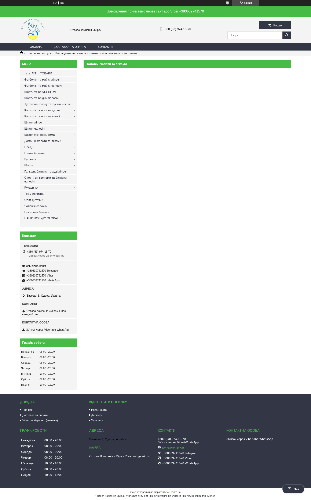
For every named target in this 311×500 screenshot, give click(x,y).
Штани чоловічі (34, 128)
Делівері (96, 415)
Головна (35, 46)
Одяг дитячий (33, 199)
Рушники (30, 159)
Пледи (28, 147)
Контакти (105, 46)
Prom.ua (176, 492)
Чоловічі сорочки (35, 206)
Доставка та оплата (70, 46)
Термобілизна (34, 193)
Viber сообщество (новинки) (40, 420)
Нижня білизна (34, 153)
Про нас (27, 409)
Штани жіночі (33, 122)
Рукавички (31, 187)
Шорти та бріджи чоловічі (41, 98)
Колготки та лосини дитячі (42, 110)
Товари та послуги (38, 53)
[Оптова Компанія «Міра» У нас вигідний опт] (32, 41)
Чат (296, 489)
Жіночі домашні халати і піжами (77, 53)
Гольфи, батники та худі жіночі (45, 171)
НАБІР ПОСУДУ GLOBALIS (42, 218)
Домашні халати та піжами (42, 140)
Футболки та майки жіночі (41, 79)
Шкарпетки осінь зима (39, 134)
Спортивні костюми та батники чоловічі (45, 179)
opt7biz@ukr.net (36, 265)
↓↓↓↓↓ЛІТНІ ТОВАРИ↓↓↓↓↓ (41, 73)
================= (38, 224)
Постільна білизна (36, 212)
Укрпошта (97, 420)
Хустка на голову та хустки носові (47, 104)
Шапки (28, 165)
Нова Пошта (99, 409)
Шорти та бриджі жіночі (40, 91)
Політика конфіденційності (199, 496)
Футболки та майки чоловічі (43, 85)
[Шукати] (286, 35)
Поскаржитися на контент (165, 496)
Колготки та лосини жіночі (42, 116)
